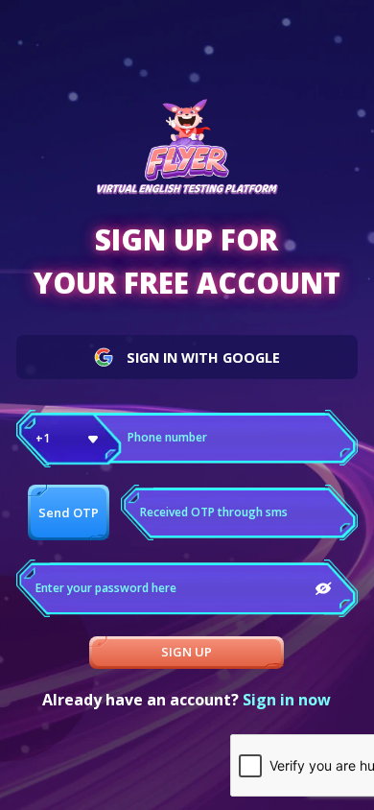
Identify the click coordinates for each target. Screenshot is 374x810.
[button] (69, 438)
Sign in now (287, 699)
